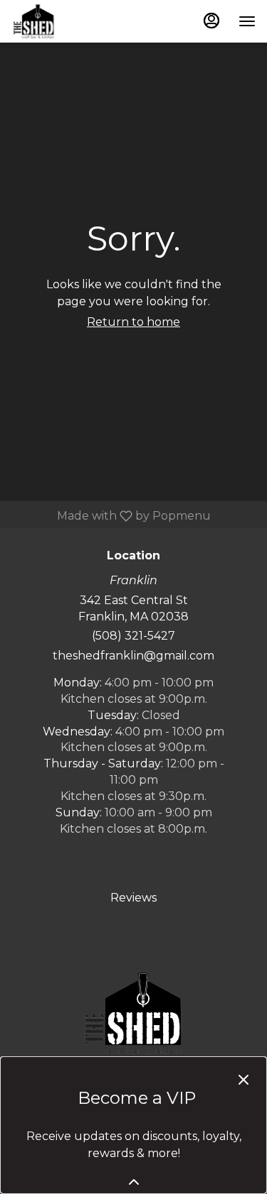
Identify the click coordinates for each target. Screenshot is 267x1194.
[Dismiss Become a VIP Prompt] (243, 1080)
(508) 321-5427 (133, 635)
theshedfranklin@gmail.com (133, 655)
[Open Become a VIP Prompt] (133, 1181)
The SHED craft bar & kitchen (133, 1013)
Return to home (133, 322)
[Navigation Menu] (247, 21)
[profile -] (211, 20)
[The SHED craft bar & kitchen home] (75, 21)
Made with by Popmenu (111, 516)
